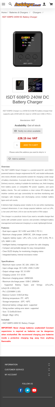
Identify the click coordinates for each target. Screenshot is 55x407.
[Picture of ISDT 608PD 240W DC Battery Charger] (20, 85)
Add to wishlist (18, 159)
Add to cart (31, 145)
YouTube (34, 390)
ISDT (33, 120)
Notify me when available (29, 131)
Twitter (27, 390)
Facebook (20, 390)
